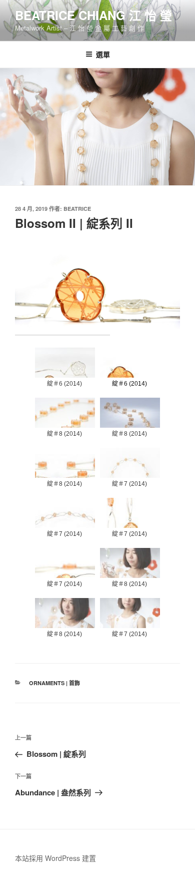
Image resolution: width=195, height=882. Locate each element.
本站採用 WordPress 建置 (55, 858)
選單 (103, 54)
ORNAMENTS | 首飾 (54, 683)
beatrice (77, 208)
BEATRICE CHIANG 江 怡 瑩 (93, 15)
